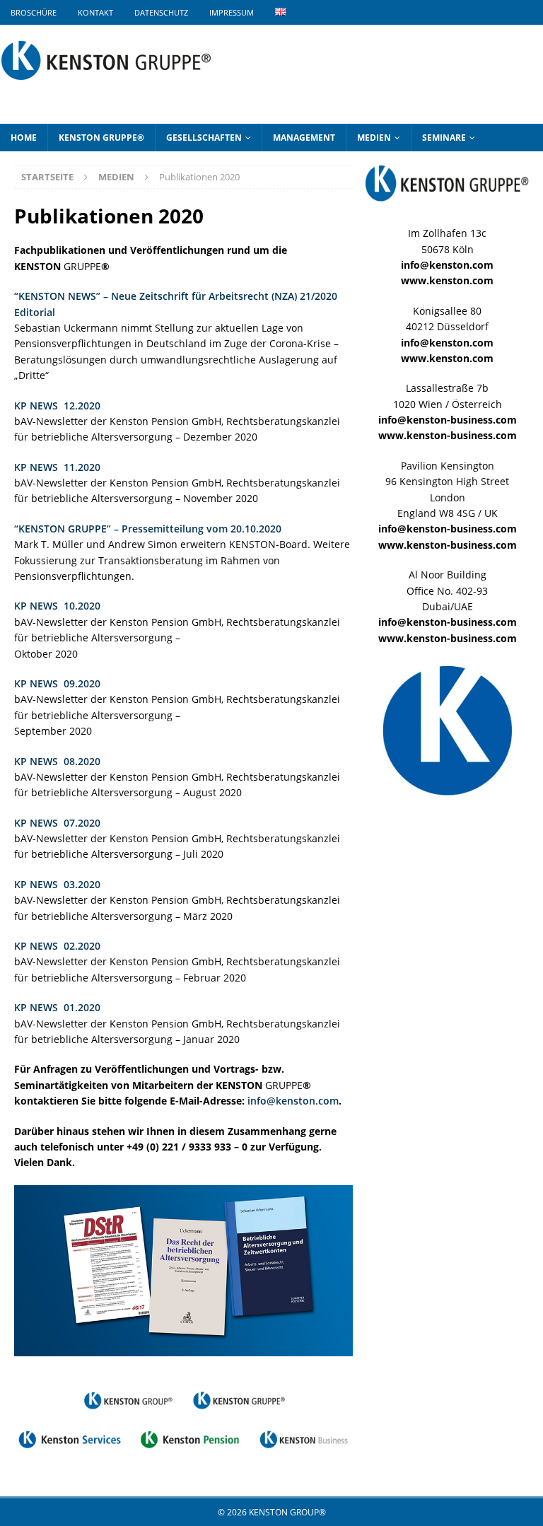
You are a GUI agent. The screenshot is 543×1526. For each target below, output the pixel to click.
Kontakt (95, 12)
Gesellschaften (204, 138)
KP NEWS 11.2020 (57, 467)
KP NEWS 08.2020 (57, 761)
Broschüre (34, 12)
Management (304, 138)
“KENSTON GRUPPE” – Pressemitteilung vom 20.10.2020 (147, 528)
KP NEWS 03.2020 (57, 884)
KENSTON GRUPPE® (101, 138)
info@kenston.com (293, 1100)
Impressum (231, 12)
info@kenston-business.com (447, 419)
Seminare (444, 138)
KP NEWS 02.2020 (57, 946)
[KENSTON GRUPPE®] (106, 87)
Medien (374, 138)
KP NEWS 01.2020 (57, 1007)
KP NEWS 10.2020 (57, 605)
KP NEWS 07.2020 (57, 822)
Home (24, 138)
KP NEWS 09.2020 (57, 683)
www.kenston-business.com (447, 435)
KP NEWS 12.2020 (57, 405)
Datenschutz (161, 12)
